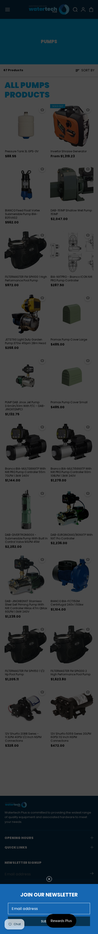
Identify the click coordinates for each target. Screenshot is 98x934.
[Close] (49, 879)
